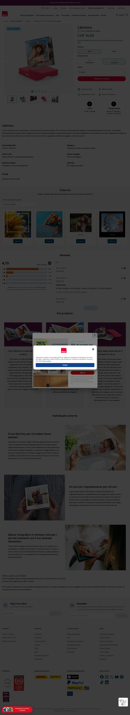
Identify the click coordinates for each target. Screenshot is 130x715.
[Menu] (127, 699)
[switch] (123, 704)
